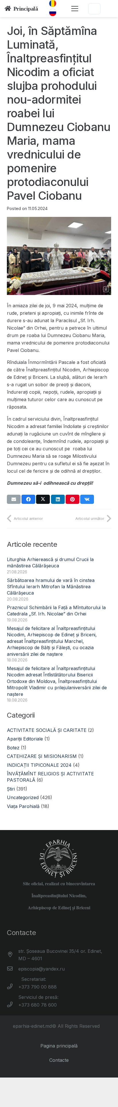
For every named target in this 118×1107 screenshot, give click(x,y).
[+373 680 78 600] (12, 1005)
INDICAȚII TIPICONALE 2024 (39, 765)
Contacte (59, 1060)
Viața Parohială (23, 806)
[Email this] (14, 499)
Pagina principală (59, 1046)
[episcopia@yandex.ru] (12, 969)
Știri (11, 789)
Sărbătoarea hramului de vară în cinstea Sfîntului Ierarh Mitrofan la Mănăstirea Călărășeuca (51, 586)
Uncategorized (23, 797)
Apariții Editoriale (25, 739)
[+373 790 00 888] (12, 987)
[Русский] (53, 13)
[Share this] (28, 499)
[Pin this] (72, 499)
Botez (13, 747)
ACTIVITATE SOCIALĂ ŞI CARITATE (46, 730)
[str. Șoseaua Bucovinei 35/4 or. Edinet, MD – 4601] (12, 955)
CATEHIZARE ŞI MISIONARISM (42, 756)
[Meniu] (75, 8)
